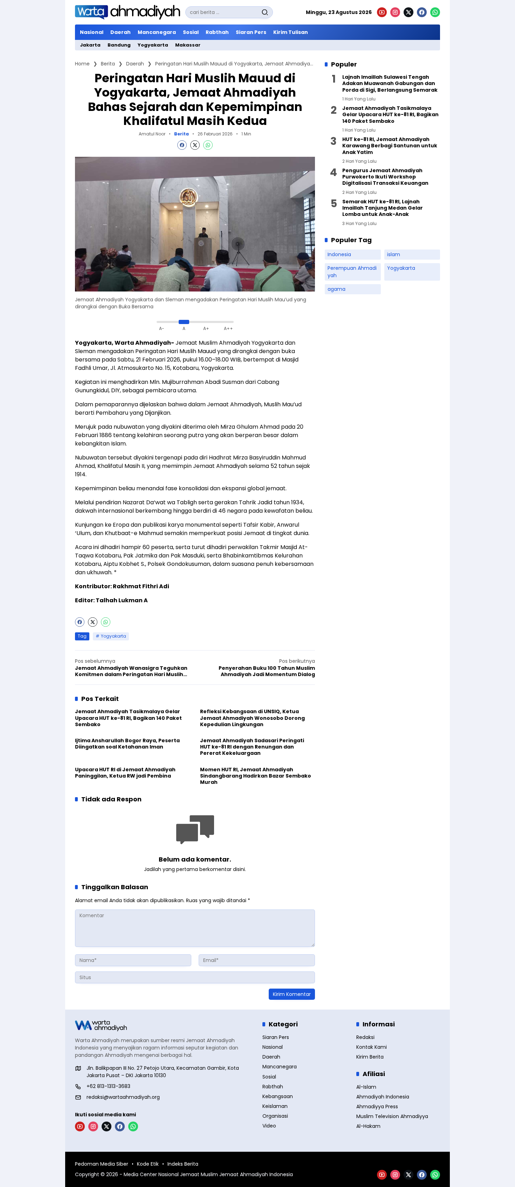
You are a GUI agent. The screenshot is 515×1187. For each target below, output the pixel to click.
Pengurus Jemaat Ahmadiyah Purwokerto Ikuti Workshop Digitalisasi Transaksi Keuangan (385, 177)
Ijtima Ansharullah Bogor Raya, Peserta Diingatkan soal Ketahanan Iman (127, 743)
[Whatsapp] (208, 145)
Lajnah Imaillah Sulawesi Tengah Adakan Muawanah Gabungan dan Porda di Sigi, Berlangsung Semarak (390, 83)
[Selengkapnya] (164, 1025)
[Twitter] (195, 145)
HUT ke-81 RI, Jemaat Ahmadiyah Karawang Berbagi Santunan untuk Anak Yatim (389, 145)
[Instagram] (395, 12)
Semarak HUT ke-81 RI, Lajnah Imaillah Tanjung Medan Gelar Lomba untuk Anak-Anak (382, 208)
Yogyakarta (113, 636)
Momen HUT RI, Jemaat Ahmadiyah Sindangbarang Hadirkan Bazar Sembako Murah (255, 776)
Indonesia (339, 254)
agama (336, 289)
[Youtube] (382, 12)
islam (393, 254)
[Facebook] (422, 12)
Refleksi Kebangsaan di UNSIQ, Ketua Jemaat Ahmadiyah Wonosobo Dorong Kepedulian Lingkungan (252, 718)
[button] (265, 12)
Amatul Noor (152, 134)
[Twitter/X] (408, 12)
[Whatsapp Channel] (435, 12)
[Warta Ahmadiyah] (127, 12)
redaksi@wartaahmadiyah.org (123, 1097)
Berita (181, 134)
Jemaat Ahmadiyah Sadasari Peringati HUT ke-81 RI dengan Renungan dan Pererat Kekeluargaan (252, 747)
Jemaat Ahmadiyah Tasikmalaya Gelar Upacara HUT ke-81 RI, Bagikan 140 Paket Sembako (128, 718)
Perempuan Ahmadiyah (352, 272)
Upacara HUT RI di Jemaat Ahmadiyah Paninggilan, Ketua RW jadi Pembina (125, 772)
